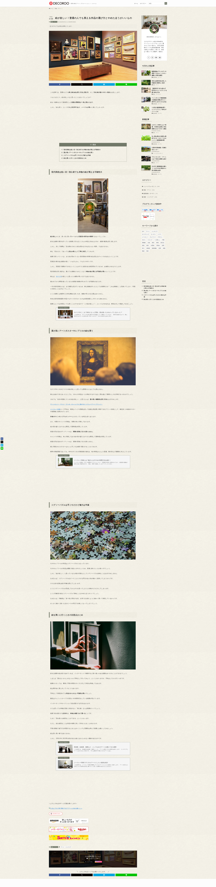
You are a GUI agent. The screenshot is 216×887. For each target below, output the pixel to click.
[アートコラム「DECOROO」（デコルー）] (59, 3)
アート (62, 847)
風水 (147, 251)
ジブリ (159, 234)
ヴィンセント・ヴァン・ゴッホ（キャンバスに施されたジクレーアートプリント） (76, 404)
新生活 (162, 242)
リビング (150, 240)
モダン (144, 240)
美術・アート (54, 21)
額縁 (143, 251)
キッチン (153, 234)
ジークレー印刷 (55, 409)
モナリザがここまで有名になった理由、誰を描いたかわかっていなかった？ (98, 312)
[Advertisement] (93, 125)
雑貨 (164, 248)
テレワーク (153, 237)
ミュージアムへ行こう (152, 186)
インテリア (68, 847)
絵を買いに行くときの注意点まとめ (75, 158)
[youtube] (156, 57)
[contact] (159, 57)
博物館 (144, 242)
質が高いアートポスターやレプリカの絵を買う (78, 152)
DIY (143, 231)
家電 (157, 242)
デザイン (160, 237)
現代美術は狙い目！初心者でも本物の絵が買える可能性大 (82, 149)
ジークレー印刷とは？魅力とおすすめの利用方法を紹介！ (92, 460)
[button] (59, 84)
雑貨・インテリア (150, 197)
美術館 (148, 248)
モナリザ (59, 276)
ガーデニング (145, 234)
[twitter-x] (148, 57)
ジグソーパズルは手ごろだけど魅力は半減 (77, 155)
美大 (143, 248)
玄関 (163, 245)
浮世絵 (158, 245)
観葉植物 (154, 248)
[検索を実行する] (166, 3)
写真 (163, 240)
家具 (153, 242)
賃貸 (160, 248)
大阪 (149, 242)
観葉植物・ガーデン (151, 193)
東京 (147, 245)
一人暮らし (157, 240)
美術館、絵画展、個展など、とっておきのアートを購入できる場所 (95, 747)
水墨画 (152, 245)
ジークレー (145, 237)
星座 (143, 245)
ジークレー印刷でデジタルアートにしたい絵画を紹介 (91, 762)
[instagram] (152, 57)
